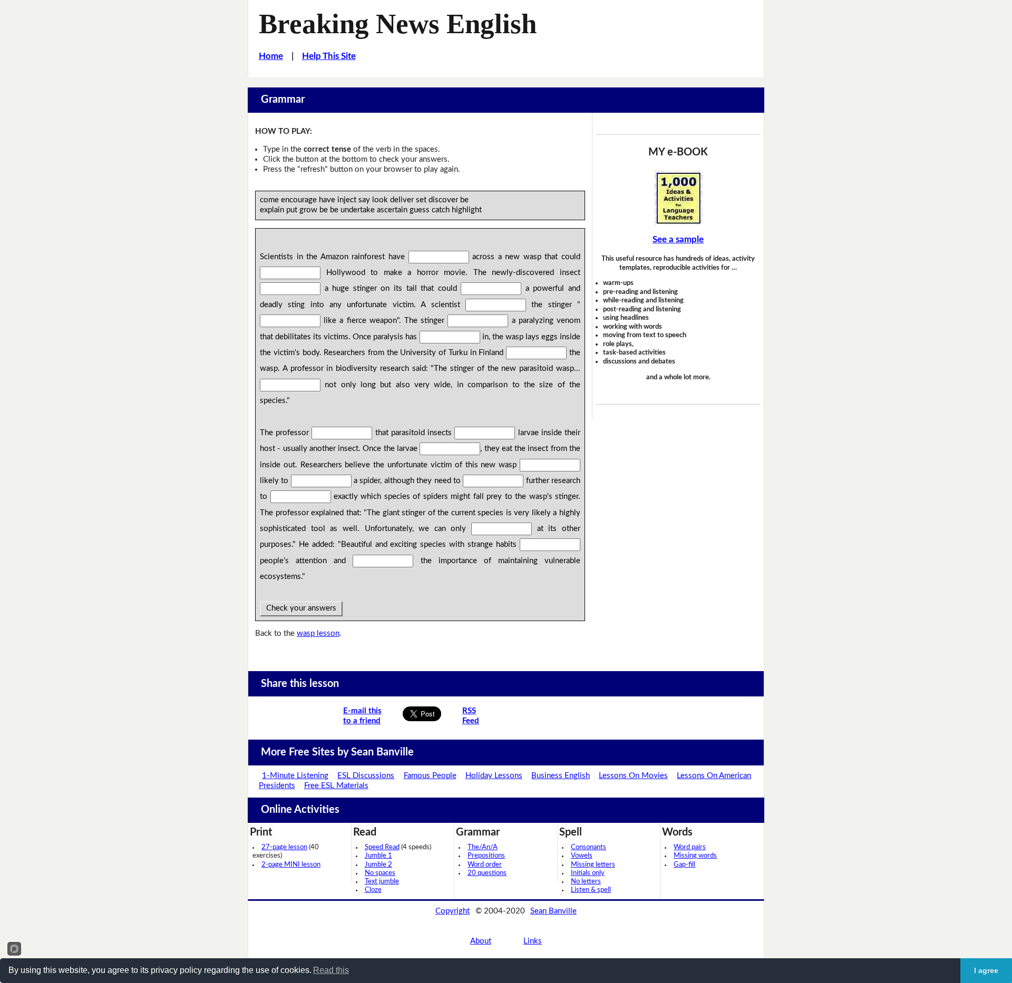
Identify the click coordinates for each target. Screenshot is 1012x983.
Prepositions (486, 855)
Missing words (695, 855)
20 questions (487, 873)
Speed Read (382, 847)
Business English (560, 776)
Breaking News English (398, 24)
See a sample (678, 239)
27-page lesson (284, 847)
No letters (586, 881)
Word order (485, 864)
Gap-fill (684, 864)
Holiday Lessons (493, 776)
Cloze (373, 890)
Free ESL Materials (336, 786)
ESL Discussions (365, 776)
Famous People (430, 776)
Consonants (588, 847)
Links (532, 941)
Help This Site (329, 56)
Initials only (588, 873)
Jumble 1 (378, 855)
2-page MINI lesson (290, 864)
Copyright (452, 911)
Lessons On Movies (633, 776)
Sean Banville (553, 911)
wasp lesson (318, 633)
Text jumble (382, 881)
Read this (331, 970)
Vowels (581, 855)
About (480, 941)
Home (271, 56)
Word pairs (690, 847)
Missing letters (593, 864)
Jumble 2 (378, 864)
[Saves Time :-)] (678, 197)
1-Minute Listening (295, 776)
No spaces (380, 873)
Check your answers (301, 608)
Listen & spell (591, 890)
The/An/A (483, 847)
